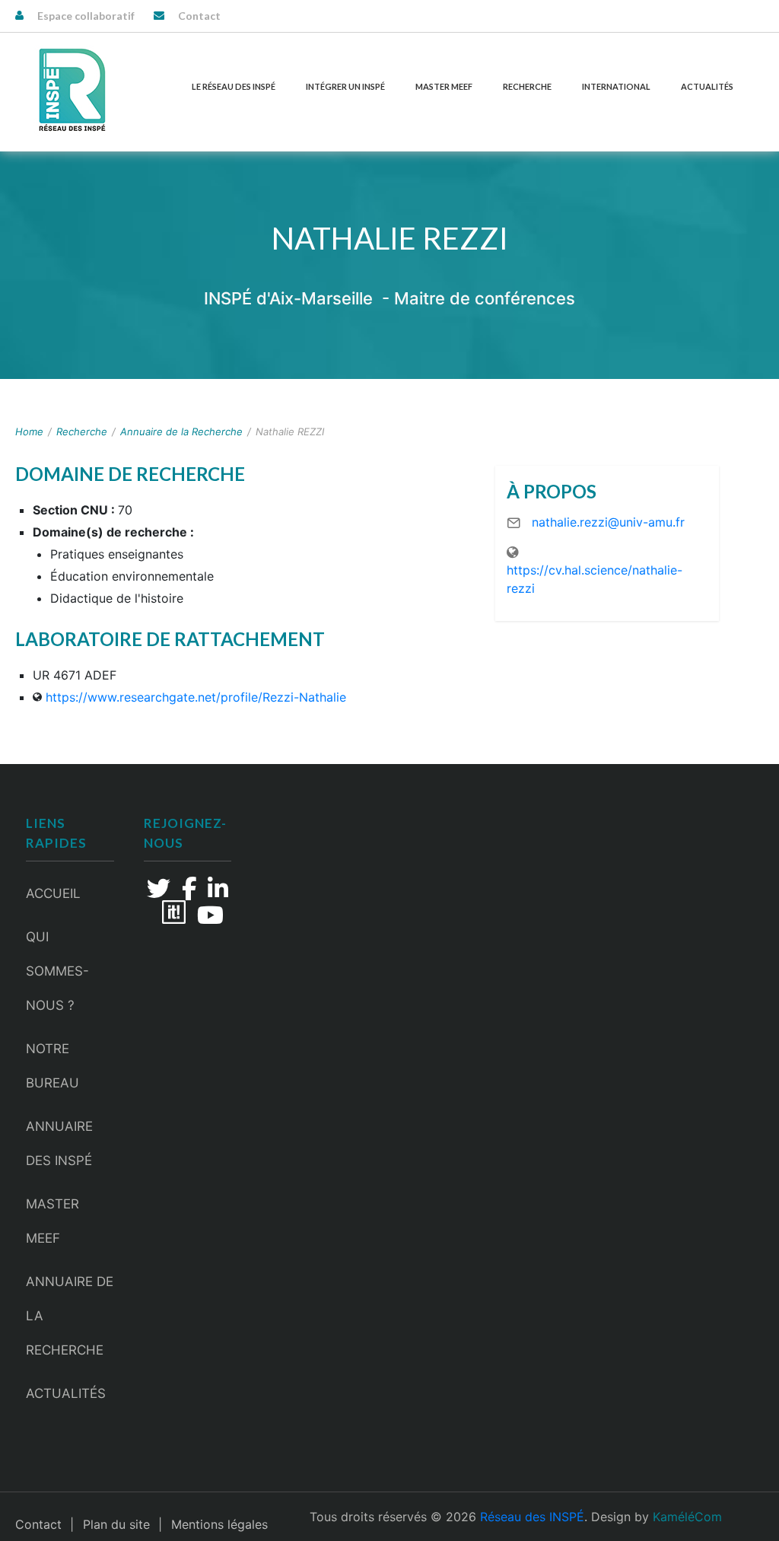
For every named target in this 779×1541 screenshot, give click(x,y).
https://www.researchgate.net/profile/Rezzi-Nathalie (196, 697)
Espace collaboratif (86, 15)
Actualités (707, 86)
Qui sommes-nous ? (57, 971)
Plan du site (116, 1524)
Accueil (53, 893)
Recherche (527, 86)
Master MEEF (443, 86)
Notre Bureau (52, 1065)
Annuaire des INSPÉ (59, 1143)
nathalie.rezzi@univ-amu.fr (608, 522)
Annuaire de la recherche (69, 1316)
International (616, 86)
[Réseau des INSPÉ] (72, 90)
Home (29, 431)
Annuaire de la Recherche (181, 431)
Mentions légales (219, 1524)
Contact (199, 15)
